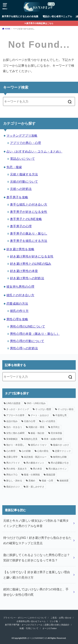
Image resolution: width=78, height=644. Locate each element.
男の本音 (37, 468)
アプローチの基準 (15, 415)
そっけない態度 (43, 409)
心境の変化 (42, 451)
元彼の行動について (24, 181)
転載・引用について (29, 628)
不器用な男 (61, 415)
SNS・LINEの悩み (36, 403)
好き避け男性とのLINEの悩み (30, 263)
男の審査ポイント (35, 463)
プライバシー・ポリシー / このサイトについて (25, 618)
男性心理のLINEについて (27, 326)
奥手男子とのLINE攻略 (26, 219)
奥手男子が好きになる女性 (28, 211)
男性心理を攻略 (17, 319)
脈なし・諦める (14, 480)
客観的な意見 (30, 439)
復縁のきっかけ (61, 445)
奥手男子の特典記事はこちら (39, 23)
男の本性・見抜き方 (16, 468)
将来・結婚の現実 (53, 439)
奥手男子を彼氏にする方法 (28, 240)
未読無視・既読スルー (35, 457)
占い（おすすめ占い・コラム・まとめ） (34, 151)
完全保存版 (56, 433)
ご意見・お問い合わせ (61, 618)
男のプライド (13, 463)
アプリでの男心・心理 (25, 142)
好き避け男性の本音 (24, 271)
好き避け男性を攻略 (20, 249)
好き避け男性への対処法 (27, 278)
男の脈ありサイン (57, 468)
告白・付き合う (14, 427)
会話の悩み (12, 421)
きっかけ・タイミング (17, 409)
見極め (31, 480)
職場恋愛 (50, 474)
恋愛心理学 (12, 457)
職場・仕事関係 (32, 474)
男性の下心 (12, 474)
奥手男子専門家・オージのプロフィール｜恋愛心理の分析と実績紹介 (37, 625)
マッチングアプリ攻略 (21, 135)
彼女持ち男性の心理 (20, 286)
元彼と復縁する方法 (24, 174)
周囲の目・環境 (36, 427)
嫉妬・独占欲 (37, 433)
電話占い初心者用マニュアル (57, 16)
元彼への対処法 (21, 188)
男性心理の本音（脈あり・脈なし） (35, 333)
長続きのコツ (13, 486)
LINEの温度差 (13, 403)
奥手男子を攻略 (17, 197)
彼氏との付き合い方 (20, 295)
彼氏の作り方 (19, 310)
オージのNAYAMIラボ (37, 638)
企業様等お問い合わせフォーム (31, 621)
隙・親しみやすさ (35, 486)
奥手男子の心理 (21, 226)
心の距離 (26, 451)
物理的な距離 (60, 457)
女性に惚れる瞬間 (15, 433)
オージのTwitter (49, 628)
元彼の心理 (29, 421)
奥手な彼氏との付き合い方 (28, 204)
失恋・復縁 (14, 167)
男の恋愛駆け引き (60, 463)
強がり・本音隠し (15, 445)
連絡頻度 (64, 480)
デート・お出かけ (40, 415)
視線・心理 (47, 480)
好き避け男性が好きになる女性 (32, 256)
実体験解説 (12, 439)
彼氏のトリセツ (39, 445)
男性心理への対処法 (24, 348)
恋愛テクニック (63, 451)
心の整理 (10, 451)
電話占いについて (22, 158)
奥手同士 (55, 427)
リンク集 (54, 621)
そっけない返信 (65, 409)
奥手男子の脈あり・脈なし (28, 233)
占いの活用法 (48, 421)
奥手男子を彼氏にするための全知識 (20, 16)
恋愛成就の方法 (17, 303)
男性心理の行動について (27, 341)
